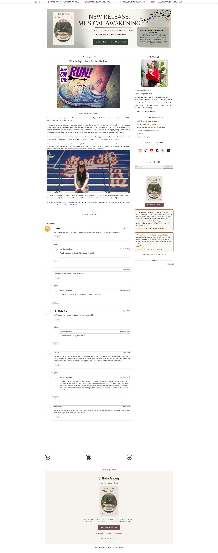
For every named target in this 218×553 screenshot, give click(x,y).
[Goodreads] (162, 150)
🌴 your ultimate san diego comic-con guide (63, 2)
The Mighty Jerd (61, 311)
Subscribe (168, 167)
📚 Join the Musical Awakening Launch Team (166, 2)
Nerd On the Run (92, 113)
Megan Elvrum (106, 539)
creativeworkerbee (117, 547)
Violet (57, 352)
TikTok (108, 534)
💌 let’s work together (144, 137)
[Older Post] (129, 459)
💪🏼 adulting (140, 134)
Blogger (113, 470)
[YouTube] (151, 150)
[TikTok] (145, 150)
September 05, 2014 (124, 248)
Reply (57, 237)
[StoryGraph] (157, 150)
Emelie (57, 228)
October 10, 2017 (126, 406)
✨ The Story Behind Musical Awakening (130, 2)
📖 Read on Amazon (154, 205)
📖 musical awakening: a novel (146, 124)
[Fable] (168, 150)
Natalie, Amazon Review (155, 228)
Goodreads (118, 534)
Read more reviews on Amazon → (154, 254)
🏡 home (38, 2)
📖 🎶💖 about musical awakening (148, 121)
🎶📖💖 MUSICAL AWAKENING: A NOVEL (97, 2)
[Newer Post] (47, 459)
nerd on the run (88, 214)
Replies (55, 244)
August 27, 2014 (126, 228)
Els (82, 113)
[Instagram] (140, 150)
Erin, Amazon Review (154, 249)
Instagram (100, 534)
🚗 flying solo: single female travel (148, 131)
